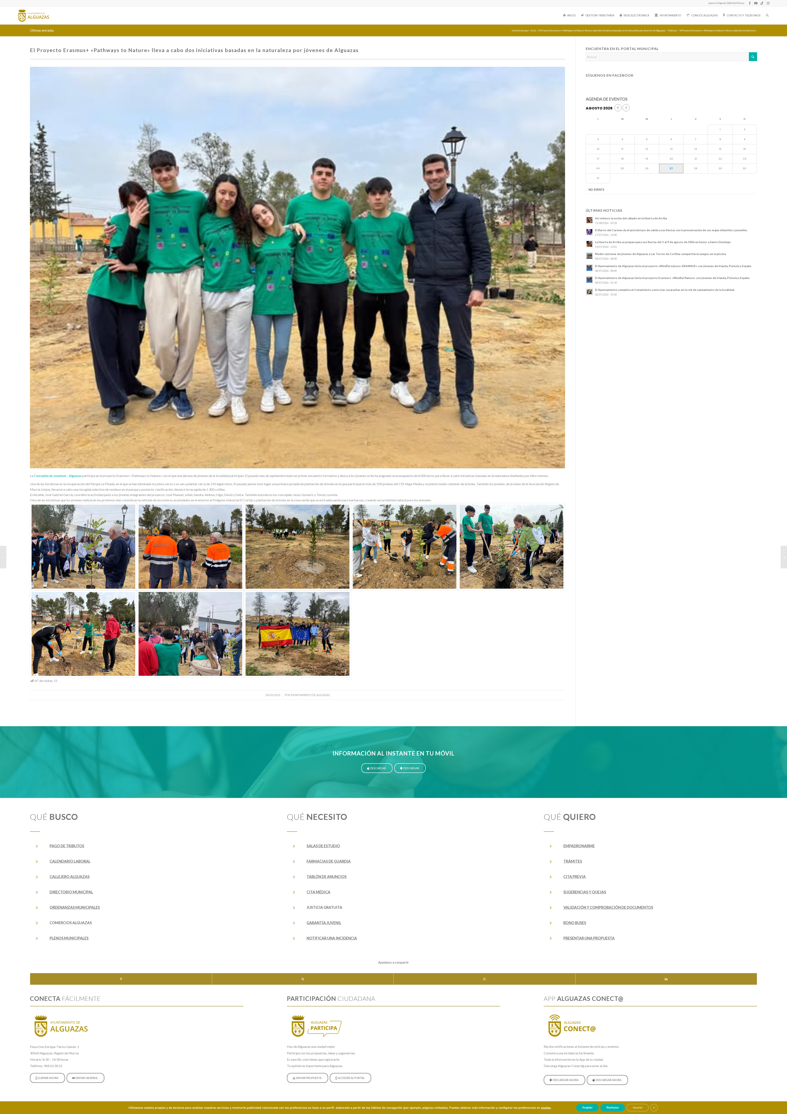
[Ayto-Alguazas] (33, 15)
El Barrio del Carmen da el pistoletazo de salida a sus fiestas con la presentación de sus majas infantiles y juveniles (671, 230)
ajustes (546, 1107)
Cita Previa (574, 876)
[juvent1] (297, 267)
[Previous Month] (618, 107)
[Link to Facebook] (750, 3)
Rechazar (612, 1107)
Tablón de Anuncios (327, 876)
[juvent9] (83, 546)
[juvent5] (511, 546)
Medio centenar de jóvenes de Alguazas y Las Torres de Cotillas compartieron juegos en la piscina (660, 254)
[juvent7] (297, 546)
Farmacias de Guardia (329, 861)
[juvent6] (404, 546)
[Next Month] (626, 107)
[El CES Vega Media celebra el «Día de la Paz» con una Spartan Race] (784, 557)
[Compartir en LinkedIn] (666, 979)
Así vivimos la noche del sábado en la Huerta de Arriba (631, 218)
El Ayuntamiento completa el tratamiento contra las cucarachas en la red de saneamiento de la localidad (664, 289)
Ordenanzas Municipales (75, 907)
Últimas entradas (42, 30)
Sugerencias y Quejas (584, 892)
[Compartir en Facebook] (121, 979)
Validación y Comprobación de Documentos (608, 907)
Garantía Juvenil (324, 923)
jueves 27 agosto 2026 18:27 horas (726, 3)
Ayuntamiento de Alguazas (310, 695)
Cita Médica (318, 892)
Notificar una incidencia (332, 938)
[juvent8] (190, 546)
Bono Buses (574, 923)
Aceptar (587, 1107)
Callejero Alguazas (70, 876)
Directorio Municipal (71, 892)
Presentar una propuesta (589, 938)
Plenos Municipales (69, 938)
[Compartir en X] (303, 979)
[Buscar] (767, 15)
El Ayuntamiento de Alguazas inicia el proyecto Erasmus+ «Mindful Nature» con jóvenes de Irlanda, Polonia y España (672, 278)
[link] (58, 476)
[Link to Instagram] (768, 3)
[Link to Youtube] (756, 3)
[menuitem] (725, 3)
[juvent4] (83, 634)
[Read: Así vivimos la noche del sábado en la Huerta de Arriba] (589, 220)
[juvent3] (190, 634)
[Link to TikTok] (762, 3)
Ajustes (638, 1107)
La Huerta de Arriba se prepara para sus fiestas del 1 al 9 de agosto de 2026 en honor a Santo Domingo (663, 242)
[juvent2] (297, 634)
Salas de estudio (323, 846)
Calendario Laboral (70, 861)
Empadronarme (579, 846)
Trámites (572, 861)
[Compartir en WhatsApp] (484, 979)
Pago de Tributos (67, 846)
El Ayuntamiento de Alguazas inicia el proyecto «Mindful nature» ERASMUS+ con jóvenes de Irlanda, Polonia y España (673, 266)
